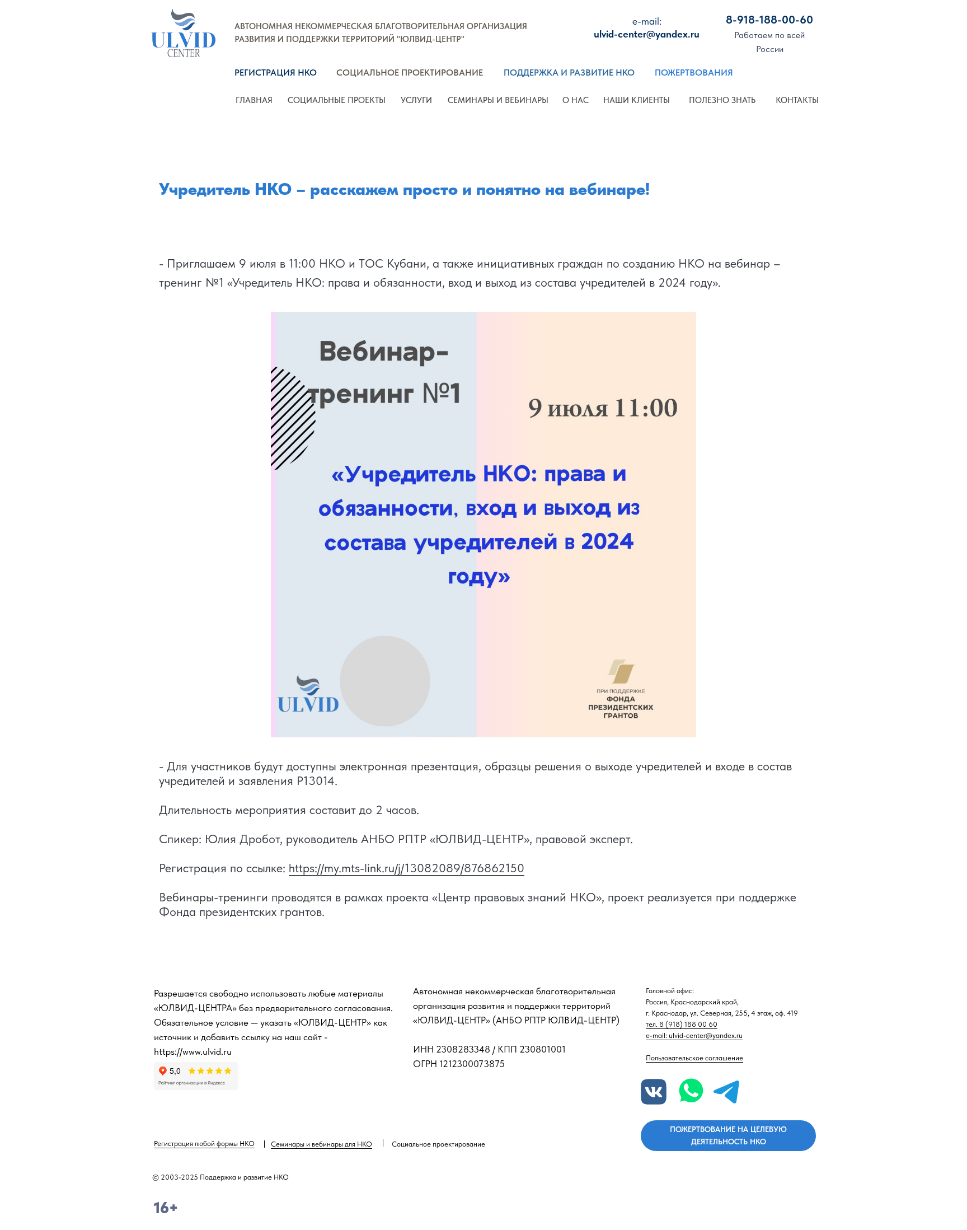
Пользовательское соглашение (694, 1058)
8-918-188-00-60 (769, 19)
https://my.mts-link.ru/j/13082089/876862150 (406, 867)
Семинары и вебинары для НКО (321, 1144)
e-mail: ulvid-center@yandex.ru (694, 1035)
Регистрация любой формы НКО (204, 1143)
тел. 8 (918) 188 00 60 (681, 1024)
